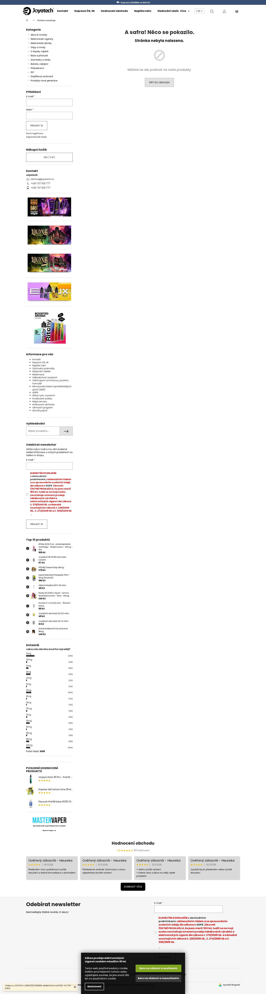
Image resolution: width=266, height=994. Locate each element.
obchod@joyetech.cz (42, 179)
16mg (29, 733)
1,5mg (29, 659)
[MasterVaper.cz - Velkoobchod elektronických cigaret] (49, 820)
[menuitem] (62, 11)
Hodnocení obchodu (43, 404)
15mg (29, 726)
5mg (28, 684)
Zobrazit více (133, 886)
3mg (28, 671)
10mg (29, 708)
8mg (28, 696)
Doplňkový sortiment (42, 76)
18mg (29, 739)
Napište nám (39, 365)
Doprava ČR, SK (40, 362)
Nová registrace (34, 133)
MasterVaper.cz (49, 830)
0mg (28, 653)
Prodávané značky (42, 398)
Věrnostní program (42, 407)
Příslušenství (37, 68)
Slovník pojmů (39, 410)
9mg (28, 702)
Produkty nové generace (44, 80)
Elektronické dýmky (41, 43)
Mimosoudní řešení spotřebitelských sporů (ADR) (51, 388)
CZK (198, 11)
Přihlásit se (36, 125)
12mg (29, 720)
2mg (28, 665)
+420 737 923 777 (40, 183)
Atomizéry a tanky (40, 59)
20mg (29, 745)
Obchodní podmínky (43, 368)
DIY (32, 72)
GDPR (35, 392)
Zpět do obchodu (159, 82)
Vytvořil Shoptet (231, 984)
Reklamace (38, 374)
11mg (28, 714)
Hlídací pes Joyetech (43, 395)
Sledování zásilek (41, 371)
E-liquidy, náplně (39, 51)
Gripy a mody (38, 47)
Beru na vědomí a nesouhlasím (158, 978)
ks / (49, 157)
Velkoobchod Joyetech (44, 377)
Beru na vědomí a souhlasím (158, 968)
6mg (28, 690)
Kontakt (36, 359)
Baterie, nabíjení (39, 64)
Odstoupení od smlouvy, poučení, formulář (50, 382)
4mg (28, 677)
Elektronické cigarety (42, 39)
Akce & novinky (39, 34)
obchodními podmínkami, (38, 478)
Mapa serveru (39, 401)
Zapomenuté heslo (36, 137)
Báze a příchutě (39, 55)
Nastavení (94, 986)
